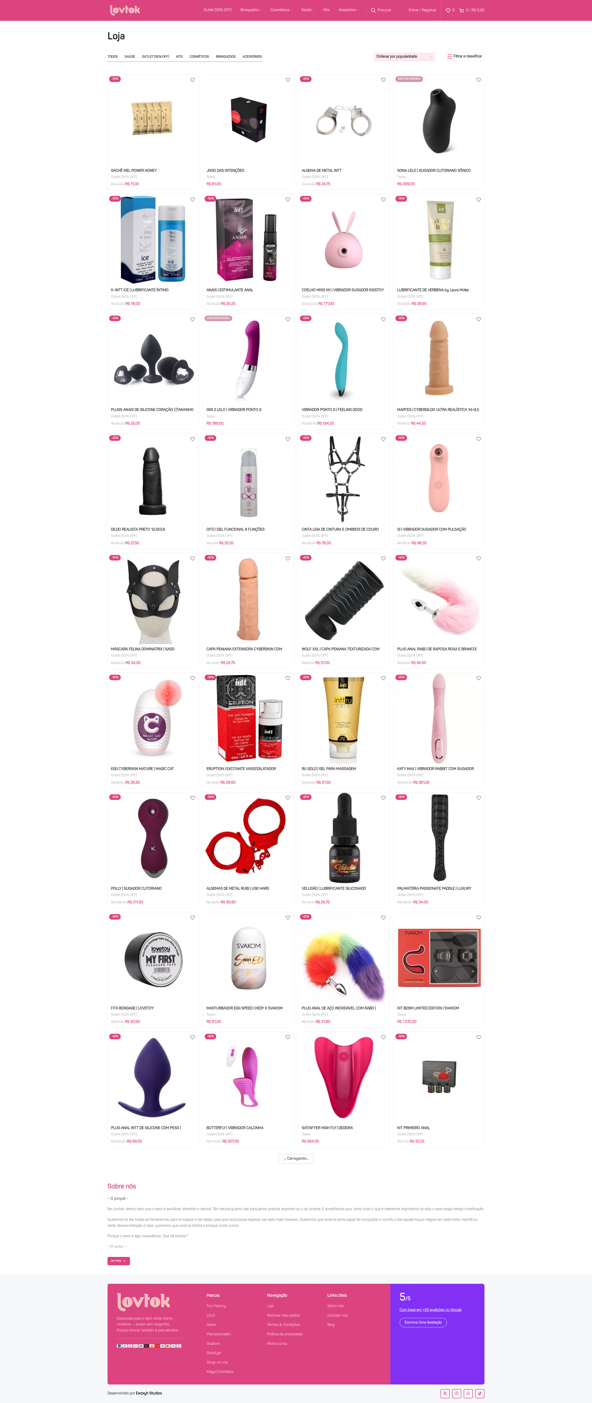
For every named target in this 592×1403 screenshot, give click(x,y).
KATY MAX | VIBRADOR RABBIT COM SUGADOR (435, 769)
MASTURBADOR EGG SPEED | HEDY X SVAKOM (245, 1008)
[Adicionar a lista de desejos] (192, 80)
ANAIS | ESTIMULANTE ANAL (230, 290)
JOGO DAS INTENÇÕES (225, 171)
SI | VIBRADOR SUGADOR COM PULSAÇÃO (431, 530)
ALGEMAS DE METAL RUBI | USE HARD (238, 889)
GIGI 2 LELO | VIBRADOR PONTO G (234, 410)
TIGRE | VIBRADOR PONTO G (229, 1248)
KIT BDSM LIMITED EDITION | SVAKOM (428, 1008)
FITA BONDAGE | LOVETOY (132, 1008)
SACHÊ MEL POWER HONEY (134, 171)
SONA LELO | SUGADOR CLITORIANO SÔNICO (434, 171)
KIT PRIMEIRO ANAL (413, 1128)
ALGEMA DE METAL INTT (322, 171)
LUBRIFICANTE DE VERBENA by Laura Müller (433, 290)
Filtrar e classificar (467, 56)
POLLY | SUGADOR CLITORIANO (136, 889)
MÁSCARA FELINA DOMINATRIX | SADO (143, 649)
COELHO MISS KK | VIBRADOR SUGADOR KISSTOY (343, 290)
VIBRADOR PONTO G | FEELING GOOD (332, 410)
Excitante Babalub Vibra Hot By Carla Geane (432, 1248)
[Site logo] (125, 10)
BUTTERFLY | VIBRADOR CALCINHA (235, 1128)
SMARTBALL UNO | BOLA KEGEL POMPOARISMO (341, 1248)
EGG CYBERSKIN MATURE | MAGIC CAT (142, 769)
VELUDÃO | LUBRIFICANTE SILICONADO (334, 889)
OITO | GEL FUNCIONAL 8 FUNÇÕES (236, 530)
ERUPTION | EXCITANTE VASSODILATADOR (241, 769)
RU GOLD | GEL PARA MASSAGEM (329, 769)
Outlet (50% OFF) (124, 177)
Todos (211, 177)
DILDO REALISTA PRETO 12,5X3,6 (138, 530)
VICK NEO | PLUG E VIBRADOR (135, 1248)
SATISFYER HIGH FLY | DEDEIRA (327, 1128)
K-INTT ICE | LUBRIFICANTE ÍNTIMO (140, 290)
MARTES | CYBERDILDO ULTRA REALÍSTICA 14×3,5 (438, 410)
